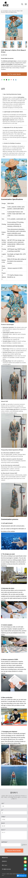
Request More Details (14, 850)
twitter (6, 80)
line (4, 80)
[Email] (25, 862)
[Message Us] (22, 876)
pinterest (11, 80)
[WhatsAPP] (25, 858)
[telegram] (25, 869)
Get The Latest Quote (14, 74)
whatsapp (9, 80)
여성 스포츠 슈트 (12, 10)
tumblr (13, 80)
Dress (18, 10)
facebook (2, 80)
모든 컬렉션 (5, 10)
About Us (5, 857)
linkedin (16, 80)
